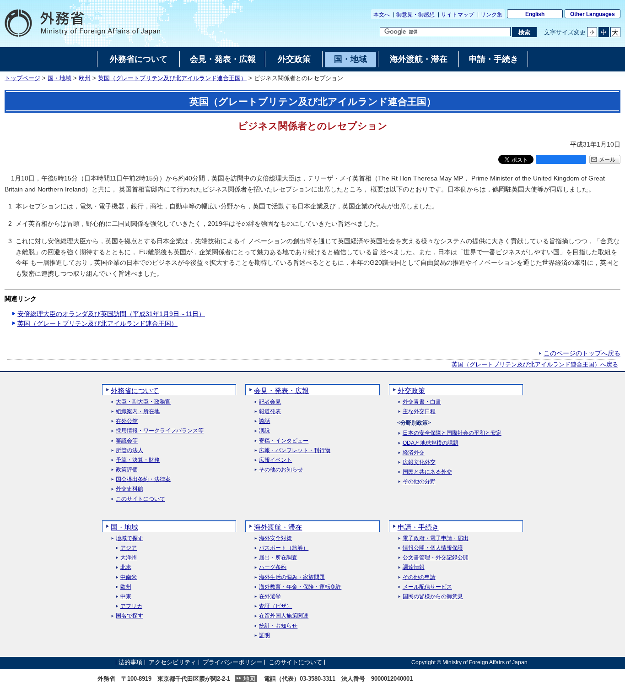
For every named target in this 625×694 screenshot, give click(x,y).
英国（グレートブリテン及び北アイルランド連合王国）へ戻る (535, 364)
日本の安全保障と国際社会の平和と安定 (452, 433)
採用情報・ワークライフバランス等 (160, 431)
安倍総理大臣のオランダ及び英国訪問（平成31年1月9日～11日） (111, 313)
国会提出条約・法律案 (143, 479)
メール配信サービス (427, 587)
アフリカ (131, 606)
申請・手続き (418, 527)
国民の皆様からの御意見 (433, 597)
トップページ (22, 78)
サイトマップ (457, 14)
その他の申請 (419, 577)
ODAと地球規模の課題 (430, 443)
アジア (128, 548)
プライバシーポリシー (232, 662)
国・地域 (59, 78)
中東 (125, 597)
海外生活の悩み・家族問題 (292, 577)
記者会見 (270, 402)
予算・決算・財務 (138, 460)
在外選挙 (270, 597)
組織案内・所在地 (138, 412)
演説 (264, 431)
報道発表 (270, 412)
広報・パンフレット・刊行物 (294, 451)
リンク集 (491, 14)
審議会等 (127, 441)
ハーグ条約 (272, 567)
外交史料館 (129, 489)
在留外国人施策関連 (283, 616)
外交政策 (411, 390)
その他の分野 (419, 482)
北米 (125, 567)
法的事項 (130, 662)
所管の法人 (129, 451)
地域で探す (129, 538)
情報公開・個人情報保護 (433, 548)
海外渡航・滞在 (278, 527)
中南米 (128, 577)
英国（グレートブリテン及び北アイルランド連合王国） (172, 78)
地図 (249, 678)
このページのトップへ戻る (582, 353)
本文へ (381, 14)
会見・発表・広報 (281, 390)
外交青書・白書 (422, 402)
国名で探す (129, 616)
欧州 (85, 78)
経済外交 (414, 453)
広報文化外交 (419, 462)
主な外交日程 (419, 412)
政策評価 (127, 470)
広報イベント (275, 460)
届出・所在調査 (278, 558)
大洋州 (128, 558)
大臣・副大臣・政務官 (143, 402)
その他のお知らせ (281, 470)
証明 (264, 636)
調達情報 (414, 567)
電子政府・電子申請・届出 (436, 538)
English (534, 14)
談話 (264, 421)
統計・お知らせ (278, 626)
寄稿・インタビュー (283, 441)
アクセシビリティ (172, 662)
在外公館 (127, 421)
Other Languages (592, 14)
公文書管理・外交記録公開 (436, 558)
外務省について (135, 390)
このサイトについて (140, 499)
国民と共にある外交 (427, 472)
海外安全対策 (275, 538)
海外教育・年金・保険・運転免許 (300, 587)
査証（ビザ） (275, 606)
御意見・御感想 (415, 14)
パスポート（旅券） (283, 548)
